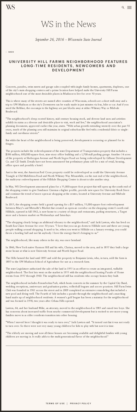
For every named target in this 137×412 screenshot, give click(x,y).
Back (11, 52)
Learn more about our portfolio (65, 394)
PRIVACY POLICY (80, 403)
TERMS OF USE (55, 403)
